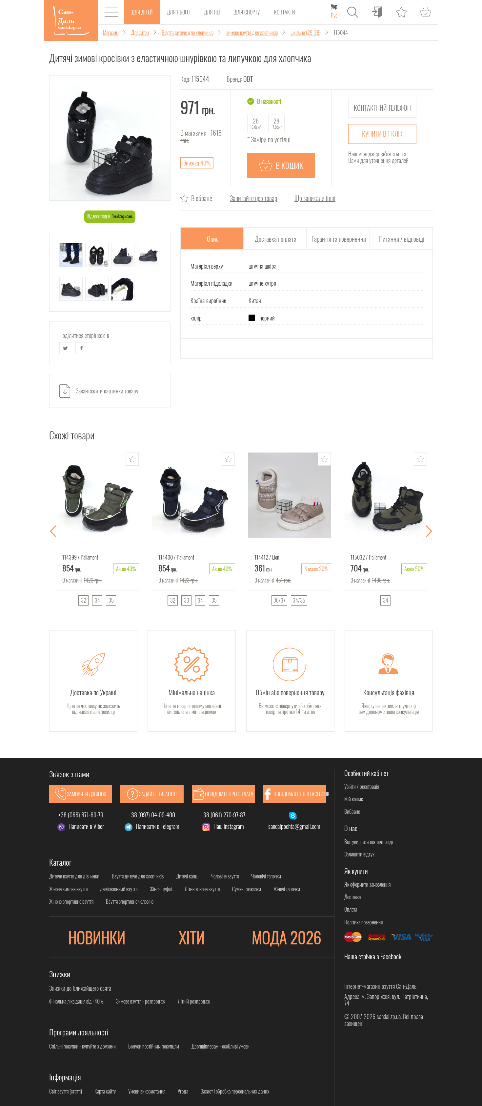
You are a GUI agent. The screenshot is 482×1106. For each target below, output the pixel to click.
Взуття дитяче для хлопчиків (138, 876)
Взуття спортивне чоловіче (129, 901)
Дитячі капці (187, 876)
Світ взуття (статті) (65, 1091)
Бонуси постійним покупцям (153, 1046)
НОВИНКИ (96, 937)
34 (97, 600)
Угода (183, 1091)
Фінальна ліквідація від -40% (76, 1001)
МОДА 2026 (286, 937)
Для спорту (247, 12)
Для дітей (141, 12)
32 (83, 600)
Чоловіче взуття (225, 876)
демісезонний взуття (118, 889)
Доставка (352, 897)
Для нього (178, 12)
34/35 (299, 600)
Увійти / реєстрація (361, 786)
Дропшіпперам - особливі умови (220, 1046)
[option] (97, 531)
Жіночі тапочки (286, 889)
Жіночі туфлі (161, 889)
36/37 (279, 600)
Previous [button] (53, 531)
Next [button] (429, 531)
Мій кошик (353, 799)
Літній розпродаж (194, 1001)
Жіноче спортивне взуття (71, 901)
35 (111, 600)
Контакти (284, 12)
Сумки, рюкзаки (246, 889)
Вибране (352, 811)
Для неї (212, 12)
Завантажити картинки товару (107, 391)
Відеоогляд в (99, 216)
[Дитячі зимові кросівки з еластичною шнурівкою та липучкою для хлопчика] (110, 138)
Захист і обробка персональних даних (235, 1091)
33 (186, 600)
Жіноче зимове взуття (68, 889)
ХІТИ (192, 937)
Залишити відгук (359, 854)
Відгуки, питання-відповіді (368, 842)
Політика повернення (363, 922)
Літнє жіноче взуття (202, 889)
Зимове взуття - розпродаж (140, 1001)
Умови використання (146, 1091)
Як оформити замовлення (367, 884)
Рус (334, 15)
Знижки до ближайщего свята (80, 988)
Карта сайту (105, 1091)
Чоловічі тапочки (266, 876)
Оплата (350, 909)
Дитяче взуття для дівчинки (74, 876)
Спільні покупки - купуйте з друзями (82, 1046)
